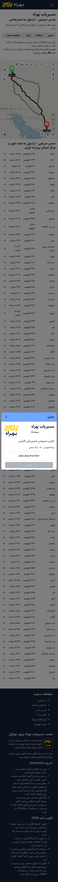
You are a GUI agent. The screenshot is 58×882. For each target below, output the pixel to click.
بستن (29, 465)
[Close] (6, 417)
